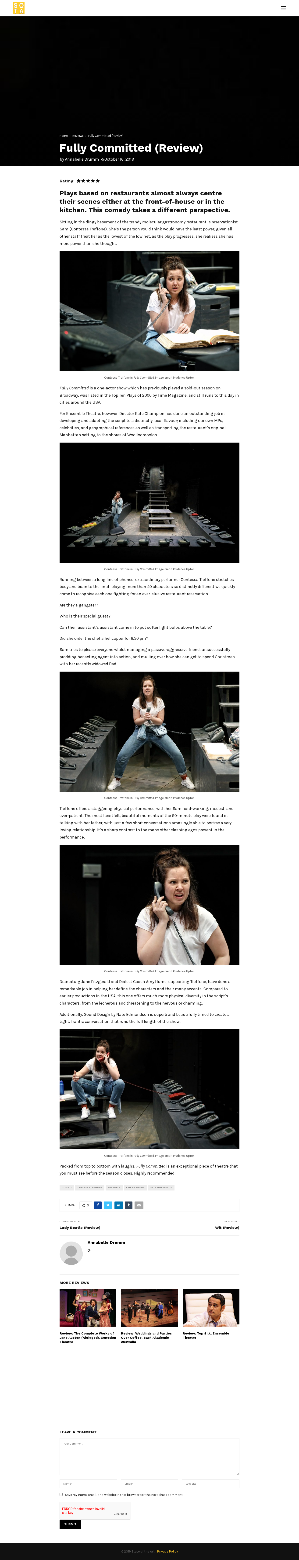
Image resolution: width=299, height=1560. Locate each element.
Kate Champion (135, 1187)
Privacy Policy (167, 1551)
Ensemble (114, 1187)
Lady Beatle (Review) (80, 1227)
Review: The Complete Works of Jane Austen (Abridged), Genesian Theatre (88, 1337)
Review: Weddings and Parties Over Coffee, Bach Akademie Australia (146, 1337)
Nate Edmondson (161, 1187)
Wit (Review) (227, 1227)
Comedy (67, 1187)
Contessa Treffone (90, 1187)
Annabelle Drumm (82, 159)
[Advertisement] (149, 1386)
